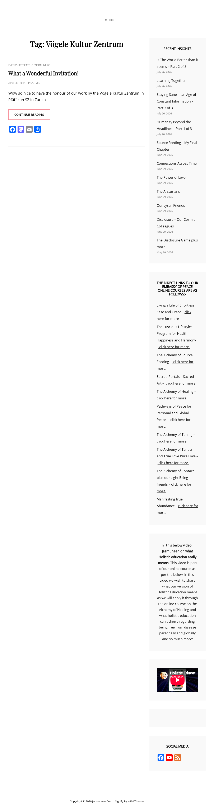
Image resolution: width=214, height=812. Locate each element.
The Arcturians (168, 191)
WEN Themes (136, 801)
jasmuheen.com (102, 801)
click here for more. (174, 347)
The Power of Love (171, 177)
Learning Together (171, 80)
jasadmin (34, 83)
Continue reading (32, 116)
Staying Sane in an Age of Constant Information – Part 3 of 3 (176, 101)
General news (41, 65)
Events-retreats (19, 65)
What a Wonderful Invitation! (43, 73)
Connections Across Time (177, 163)
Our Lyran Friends (171, 205)
